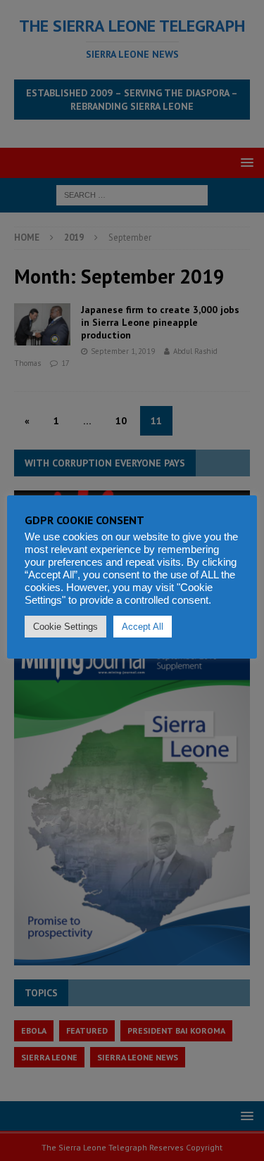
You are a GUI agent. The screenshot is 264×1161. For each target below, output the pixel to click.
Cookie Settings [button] (65, 626)
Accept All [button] (142, 626)
